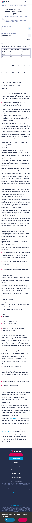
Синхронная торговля (16, 469)
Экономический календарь (16, 477)
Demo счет (16, 462)
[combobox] (16, 28)
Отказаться (23, 520)
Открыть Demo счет (16, 458)
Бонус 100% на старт (16, 466)
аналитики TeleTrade (13, 418)
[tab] (16, 46)
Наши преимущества (16, 473)
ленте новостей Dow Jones (7, 431)
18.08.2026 (20, 78)
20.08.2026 (9, 78)
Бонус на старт (16, 454)
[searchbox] (14, 35)
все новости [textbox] (5, 28)
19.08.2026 (14, 78)
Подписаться (9, 520)
